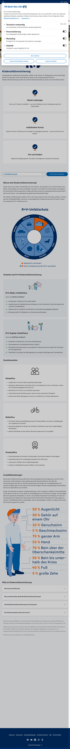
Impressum (25, 18)
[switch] (64, 31)
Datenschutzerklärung (11, 18)
